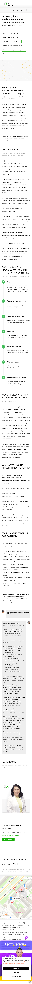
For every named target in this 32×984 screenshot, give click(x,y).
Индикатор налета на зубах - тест (12, 45)
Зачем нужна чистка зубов (10, 37)
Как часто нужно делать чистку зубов (14, 50)
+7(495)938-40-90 (17, 10)
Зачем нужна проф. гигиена (11, 33)
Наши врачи (6, 54)
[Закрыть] (30, 982)
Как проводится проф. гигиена (11, 41)
